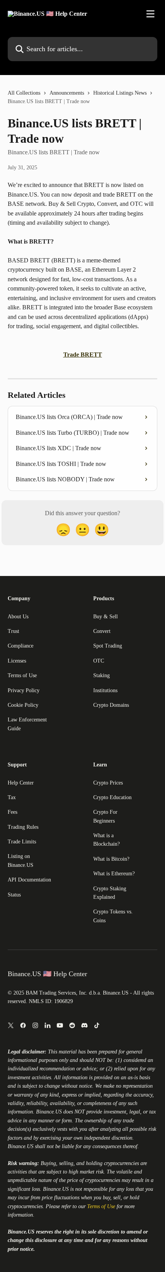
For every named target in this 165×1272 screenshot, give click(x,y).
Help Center (21, 783)
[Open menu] (150, 13)
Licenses (17, 661)
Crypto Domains (111, 705)
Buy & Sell (105, 616)
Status (14, 895)
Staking (101, 675)
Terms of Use (22, 675)
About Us (18, 616)
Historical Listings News (120, 93)
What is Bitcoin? (111, 859)
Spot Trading (107, 646)
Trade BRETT (82, 354)
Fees (12, 812)
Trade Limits (22, 842)
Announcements (67, 93)
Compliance (20, 646)
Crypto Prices (108, 783)
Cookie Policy (23, 705)
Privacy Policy (24, 690)
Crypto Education (112, 797)
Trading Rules (23, 827)
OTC (98, 661)
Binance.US (49, 1112)
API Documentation (29, 880)
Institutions (105, 690)
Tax (12, 797)
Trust (13, 631)
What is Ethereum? (114, 873)
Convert (102, 631)
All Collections (24, 93)
